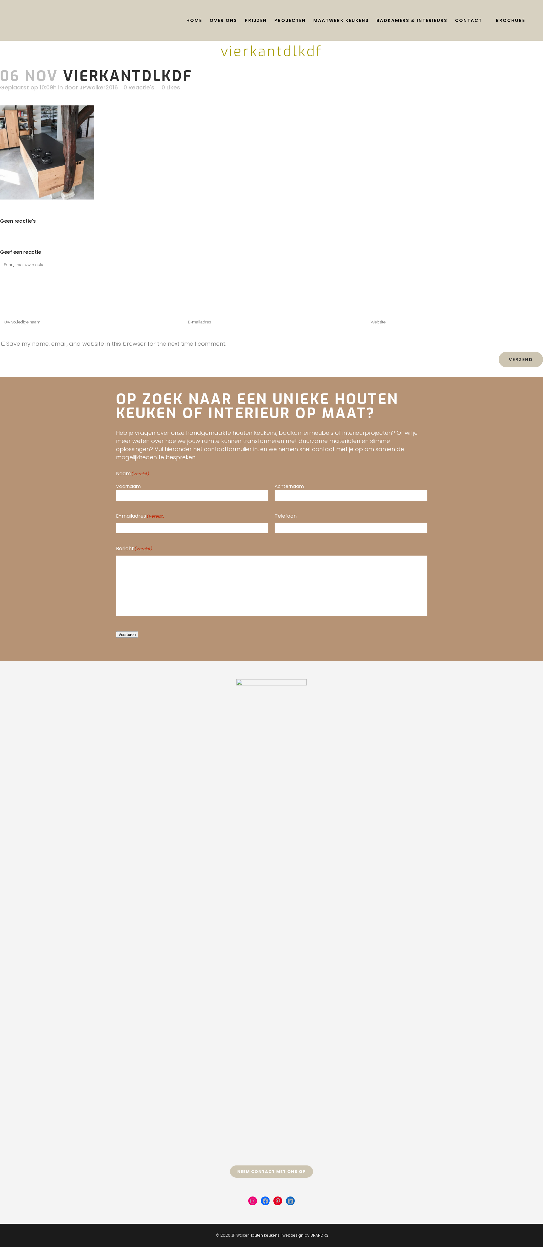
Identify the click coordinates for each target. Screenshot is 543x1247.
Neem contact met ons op (271, 1172)
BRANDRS (319, 1235)
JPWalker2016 (99, 87)
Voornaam (128, 486)
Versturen (127, 634)
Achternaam (289, 486)
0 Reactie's (138, 87)
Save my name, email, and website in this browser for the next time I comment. (116, 344)
